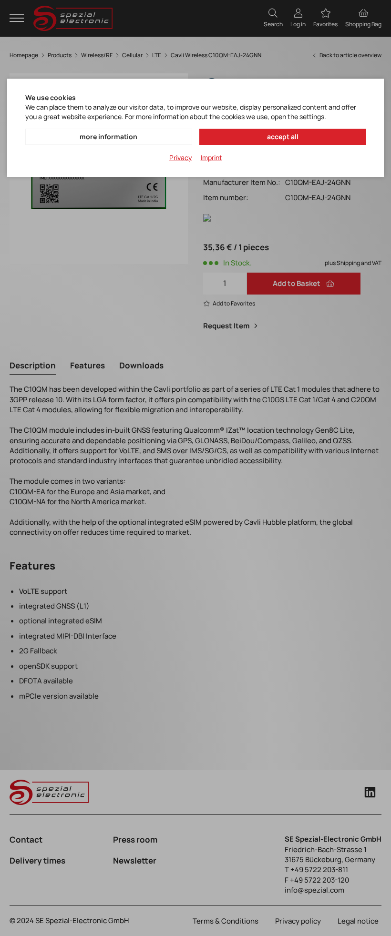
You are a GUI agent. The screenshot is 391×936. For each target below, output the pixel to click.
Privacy (180, 157)
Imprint (211, 157)
